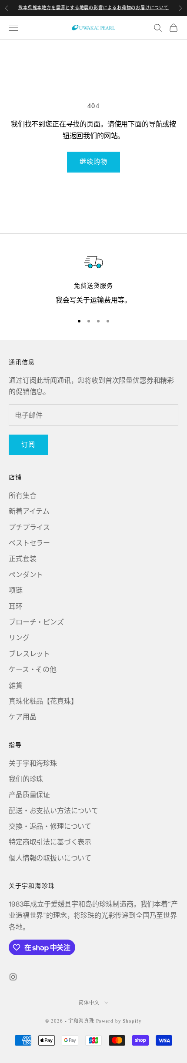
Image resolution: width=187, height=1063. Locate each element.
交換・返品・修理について (50, 826)
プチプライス (29, 527)
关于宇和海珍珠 (33, 763)
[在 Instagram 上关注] (13, 977)
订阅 (28, 444)
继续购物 (94, 161)
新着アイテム (29, 511)
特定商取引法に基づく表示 (50, 841)
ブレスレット (29, 653)
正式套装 (22, 558)
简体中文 (89, 1002)
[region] (93, 278)
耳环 (16, 606)
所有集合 (22, 495)
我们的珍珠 (26, 778)
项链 (16, 590)
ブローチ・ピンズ (36, 622)
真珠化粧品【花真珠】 (43, 701)
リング (19, 637)
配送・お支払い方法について (53, 810)
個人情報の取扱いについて (50, 858)
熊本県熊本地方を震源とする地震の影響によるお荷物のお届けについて (93, 7)
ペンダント (26, 574)
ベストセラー (29, 542)
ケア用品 (22, 716)
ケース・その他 (33, 669)
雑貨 (16, 685)
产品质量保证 (29, 794)
